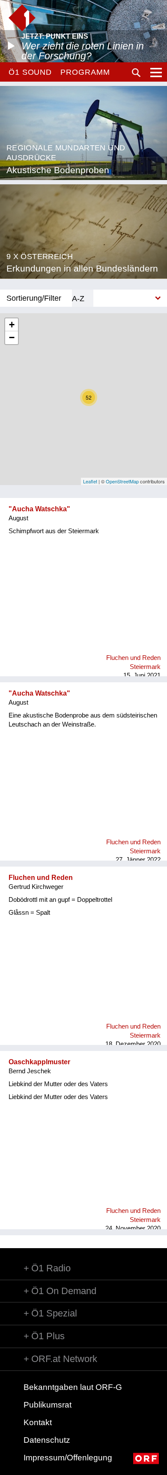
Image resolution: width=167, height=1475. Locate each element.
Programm (85, 72)
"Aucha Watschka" (39, 509)
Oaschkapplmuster (39, 1062)
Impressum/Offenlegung (68, 1457)
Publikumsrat (48, 1404)
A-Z (78, 298)
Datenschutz (47, 1439)
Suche (136, 72)
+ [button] (12, 324)
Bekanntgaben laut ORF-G (73, 1387)
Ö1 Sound (30, 72)
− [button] (12, 337)
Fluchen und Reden (41, 877)
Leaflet (90, 481)
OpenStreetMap (122, 481)
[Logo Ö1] (22, 17)
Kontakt (38, 1422)
